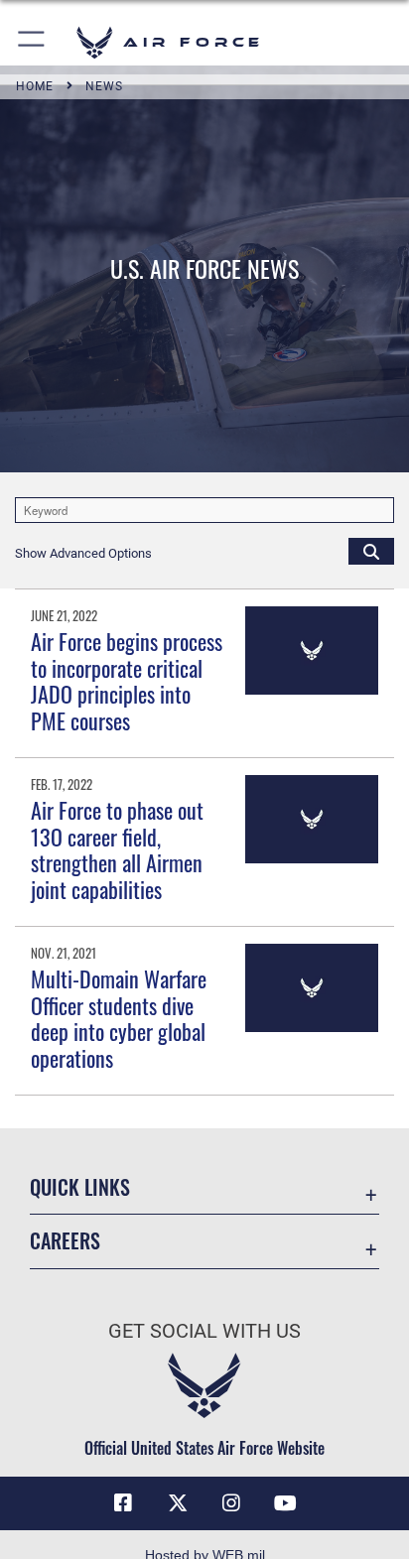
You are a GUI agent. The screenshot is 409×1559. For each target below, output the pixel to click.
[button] (32, 42)
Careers (65, 1241)
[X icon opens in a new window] (178, 1503)
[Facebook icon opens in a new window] (123, 1503)
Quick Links (80, 1187)
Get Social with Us (204, 1331)
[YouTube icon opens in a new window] (286, 1503)
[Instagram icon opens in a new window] (231, 1503)
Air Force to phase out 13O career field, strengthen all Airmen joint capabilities (117, 849)
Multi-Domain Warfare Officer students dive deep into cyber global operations (118, 1018)
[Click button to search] (371, 551)
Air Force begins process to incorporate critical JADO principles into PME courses (126, 680)
